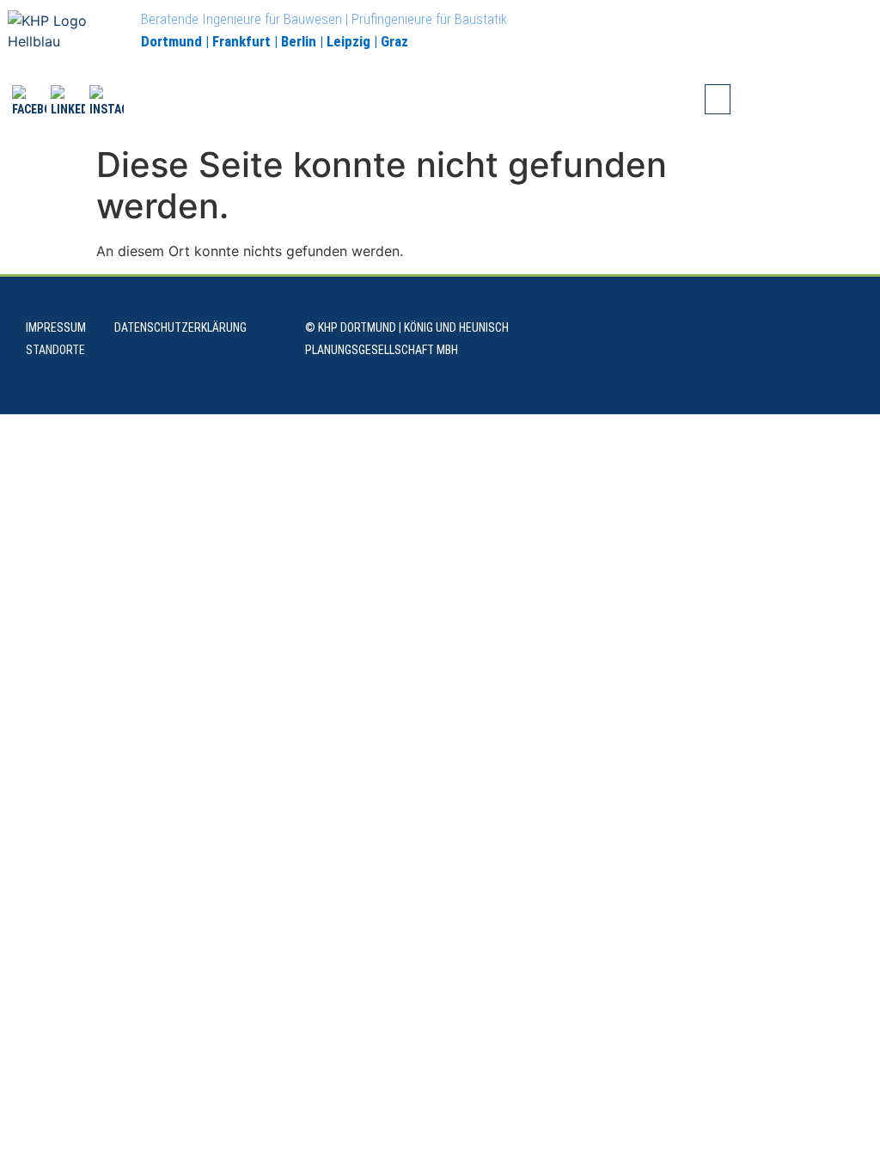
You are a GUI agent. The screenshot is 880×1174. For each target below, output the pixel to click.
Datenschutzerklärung (180, 327)
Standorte (55, 350)
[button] (717, 99)
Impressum (56, 327)
